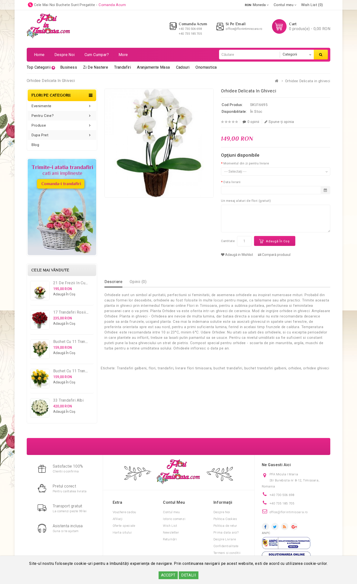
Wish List (170, 525)
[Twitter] (275, 526)
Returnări (170, 539)
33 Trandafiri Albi (68, 400)
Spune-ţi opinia (281, 122)
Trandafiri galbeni (132, 368)
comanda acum (112, 5)
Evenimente (41, 106)
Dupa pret (40, 135)
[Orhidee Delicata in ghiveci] (159, 143)
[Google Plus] (294, 526)
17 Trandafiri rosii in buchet (78, 312)
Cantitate (228, 241)
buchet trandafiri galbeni (265, 368)
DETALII (188, 575)
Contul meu (171, 512)
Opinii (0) (138, 281)
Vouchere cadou (124, 512)
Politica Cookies (225, 519)
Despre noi (64, 54)
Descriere (113, 281)
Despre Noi (221, 512)
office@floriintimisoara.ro (244, 29)
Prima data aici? (226, 532)
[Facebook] (265, 526)
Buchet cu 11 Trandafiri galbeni (81, 371)
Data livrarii (232, 182)
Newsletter (171, 532)
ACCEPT (168, 575)
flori (152, 368)
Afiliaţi (118, 519)
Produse (39, 125)
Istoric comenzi (174, 519)
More (123, 54)
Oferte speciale (124, 525)
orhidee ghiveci (316, 368)
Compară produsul (275, 255)
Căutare (321, 54)
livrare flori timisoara (193, 368)
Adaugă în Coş (278, 241)
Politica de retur (225, 525)
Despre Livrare (224, 539)
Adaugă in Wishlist (238, 255)
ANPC (266, 533)
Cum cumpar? (97, 54)
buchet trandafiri (227, 368)
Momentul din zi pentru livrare (246, 163)
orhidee (294, 368)
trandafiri (165, 368)
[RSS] (284, 526)
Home (39, 54)
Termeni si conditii (226, 553)
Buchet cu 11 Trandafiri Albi (77, 341)
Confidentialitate (225, 546)
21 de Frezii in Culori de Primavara (84, 283)
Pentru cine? (43, 116)
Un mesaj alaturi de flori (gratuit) (246, 201)
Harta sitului (122, 532)
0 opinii (253, 122)
